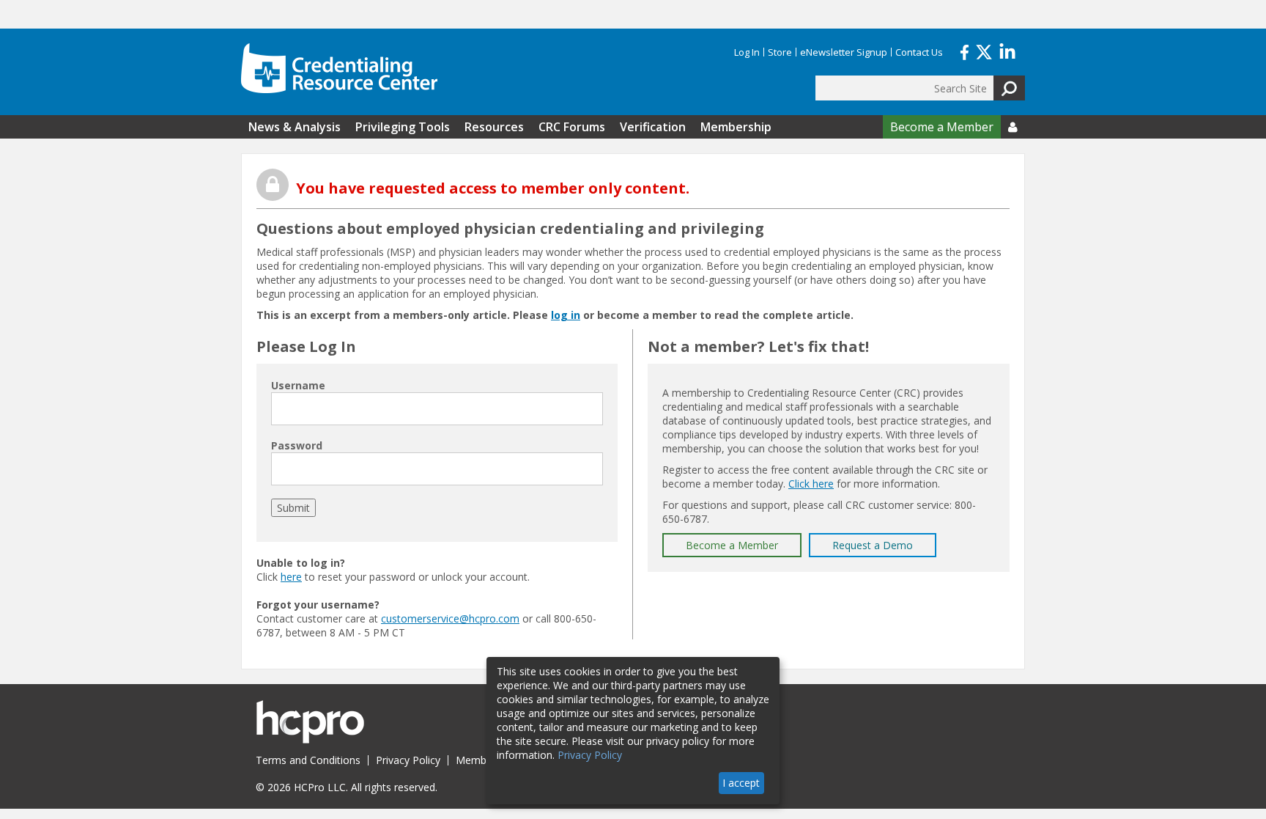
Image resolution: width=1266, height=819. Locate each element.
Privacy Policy (408, 760)
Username (298, 385)
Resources (494, 127)
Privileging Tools (402, 127)
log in (565, 315)
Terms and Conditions (308, 760)
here (291, 577)
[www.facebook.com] (964, 50)
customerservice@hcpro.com (450, 618)
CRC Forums (571, 127)
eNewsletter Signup (843, 52)
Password (296, 445)
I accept (741, 783)
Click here (811, 484)
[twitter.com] (984, 50)
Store (780, 52)
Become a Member (941, 127)
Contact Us (919, 52)
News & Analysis (294, 127)
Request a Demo (872, 545)
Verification (653, 127)
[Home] (339, 68)
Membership (735, 127)
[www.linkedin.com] (1007, 50)
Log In (747, 52)
